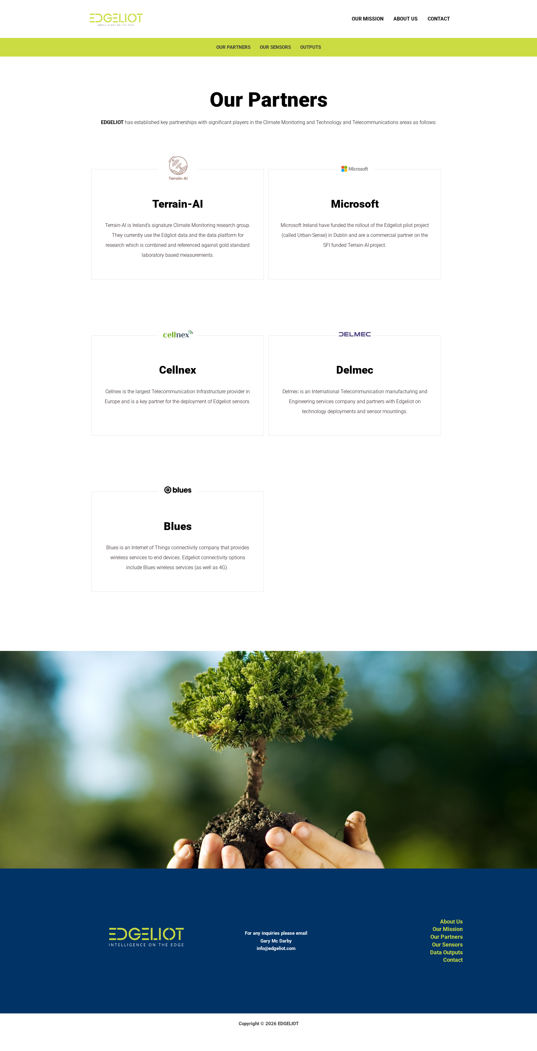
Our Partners (233, 47)
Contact (439, 19)
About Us (405, 19)
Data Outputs (446, 952)
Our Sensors (275, 47)
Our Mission (367, 19)
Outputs (310, 47)
